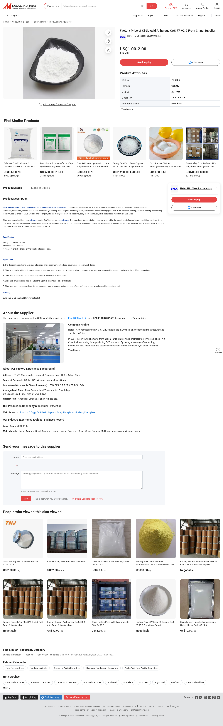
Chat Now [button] (197, 62)
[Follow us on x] (200, 697)
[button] (142, 6)
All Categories (13, 15)
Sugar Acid (160, 682)
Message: (15, 473)
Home (6, 21)
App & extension (183, 15)
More (5, 687)
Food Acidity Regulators (60, 21)
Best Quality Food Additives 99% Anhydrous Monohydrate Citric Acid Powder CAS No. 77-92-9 (201, 165)
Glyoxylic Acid (70, 412)
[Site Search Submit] (152, 6)
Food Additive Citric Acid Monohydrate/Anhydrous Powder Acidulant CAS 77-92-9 (165, 165)
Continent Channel (146, 706)
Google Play (29, 697)
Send (26, 498)
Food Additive (39, 21)
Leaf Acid (175, 682)
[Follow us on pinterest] (214, 697)
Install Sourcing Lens (78, 697)
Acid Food (112, 682)
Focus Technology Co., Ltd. (90, 715)
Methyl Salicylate (86, 412)
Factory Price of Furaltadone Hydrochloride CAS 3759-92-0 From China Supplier (155, 564)
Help (166, 15)
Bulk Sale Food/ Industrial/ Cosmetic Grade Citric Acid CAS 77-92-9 (20, 165)
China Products (65, 706)
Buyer (150, 15)
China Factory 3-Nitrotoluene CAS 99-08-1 (67, 561)
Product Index (163, 706)
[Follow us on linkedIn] (218, 697)
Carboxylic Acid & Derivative (66, 668)
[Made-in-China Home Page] (19, 6)
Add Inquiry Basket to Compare (59, 104)
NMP (27, 412)
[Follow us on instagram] (205, 697)
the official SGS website (75, 317)
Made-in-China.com (98, 710)
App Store (11, 697)
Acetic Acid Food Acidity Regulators (141, 668)
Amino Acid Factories (40, 682)
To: (18, 465)
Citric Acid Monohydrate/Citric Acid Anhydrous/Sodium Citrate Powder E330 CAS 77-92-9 (93, 165)
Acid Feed (143, 682)
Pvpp (33, 412)
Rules (218, 15)
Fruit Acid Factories (92, 682)
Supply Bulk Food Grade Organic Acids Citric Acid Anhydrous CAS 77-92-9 (128, 165)
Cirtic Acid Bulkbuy (195, 682)
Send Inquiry (144, 62)
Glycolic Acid (54, 412)
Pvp (22, 412)
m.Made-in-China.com (119, 710)
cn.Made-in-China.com (140, 710)
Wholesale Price (129, 706)
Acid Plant (128, 682)
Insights (175, 706)
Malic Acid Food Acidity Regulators (102, 668)
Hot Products (49, 706)
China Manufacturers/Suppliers (87, 706)
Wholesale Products (111, 706)
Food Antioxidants (38, 668)
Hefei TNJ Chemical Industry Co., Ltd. (144, 35)
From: (17, 457)
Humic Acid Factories (67, 682)
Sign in (217, 8)
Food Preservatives (14, 668)
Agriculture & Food (20, 21)
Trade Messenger (51, 697)
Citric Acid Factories (14, 682)
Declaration (143, 715)
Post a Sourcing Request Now (87, 498)
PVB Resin (42, 412)
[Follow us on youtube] (209, 697)
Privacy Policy (158, 715)
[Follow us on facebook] (196, 697)
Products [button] (52, 6)
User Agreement (128, 715)
